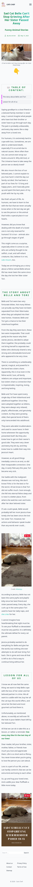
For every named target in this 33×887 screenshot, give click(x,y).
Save (28, 536)
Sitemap (9, 871)
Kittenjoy (19, 589)
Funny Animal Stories (16, 29)
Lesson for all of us (10, 102)
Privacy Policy (22, 863)
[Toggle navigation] (30, 4)
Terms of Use (21, 867)
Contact (9, 867)
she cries (5, 614)
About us (9, 863)
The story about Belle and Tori (14, 97)
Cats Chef (11, 4)
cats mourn (6, 260)
